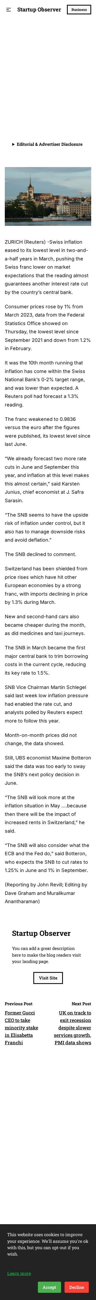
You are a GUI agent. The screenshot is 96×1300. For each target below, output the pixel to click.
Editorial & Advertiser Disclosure (49, 144)
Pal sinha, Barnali (39, 105)
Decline (76, 1287)
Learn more (19, 1273)
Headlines (17, 31)
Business (79, 9)
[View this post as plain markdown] (77, 105)
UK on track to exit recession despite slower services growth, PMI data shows (72, 1028)
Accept (49, 1287)
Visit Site (48, 978)
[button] (8, 10)
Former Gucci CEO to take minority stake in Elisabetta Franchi (21, 1028)
